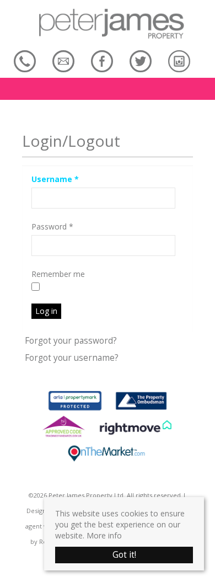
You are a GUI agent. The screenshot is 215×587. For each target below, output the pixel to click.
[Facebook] (102, 61)
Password (52, 226)
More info (104, 535)
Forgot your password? (71, 340)
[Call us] (25, 61)
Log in (46, 311)
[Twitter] (141, 61)
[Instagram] (179, 61)
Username (55, 179)
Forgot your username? (72, 358)
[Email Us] (63, 61)
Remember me (58, 274)
